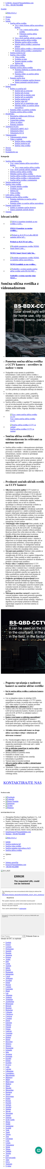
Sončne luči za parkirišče (24, 97)
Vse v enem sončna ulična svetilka (27, 167)
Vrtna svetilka (20, 57)
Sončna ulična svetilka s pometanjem (28, 51)
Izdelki (8, 21)
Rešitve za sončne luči (18, 89)
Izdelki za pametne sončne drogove (27, 80)
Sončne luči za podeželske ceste (26, 103)
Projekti (8, 150)
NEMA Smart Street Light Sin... (22, 253)
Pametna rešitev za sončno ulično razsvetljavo (26, 203)
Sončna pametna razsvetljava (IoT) (18, 848)
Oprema (13, 84)
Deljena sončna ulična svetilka (26, 40)
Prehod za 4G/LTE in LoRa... (21, 242)
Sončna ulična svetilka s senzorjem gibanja (25, 176)
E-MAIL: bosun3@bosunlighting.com (19, 3)
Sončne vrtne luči (21, 101)
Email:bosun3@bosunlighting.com (18, 832)
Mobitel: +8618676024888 (15, 834)
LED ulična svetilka (17, 65)
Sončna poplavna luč (17, 53)
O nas (8, 19)
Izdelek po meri (15, 118)
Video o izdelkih (16, 139)
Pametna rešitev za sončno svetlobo (23, 110)
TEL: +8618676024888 (14, 5)
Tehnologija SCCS (17, 133)
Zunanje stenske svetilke (24, 61)
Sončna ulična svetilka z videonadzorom (29, 49)
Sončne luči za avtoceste (24, 91)
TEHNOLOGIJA (12, 127)
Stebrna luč (19, 63)
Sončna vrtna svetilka (18, 55)
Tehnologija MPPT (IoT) (19, 129)
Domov (8, 17)
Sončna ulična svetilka (18, 23)
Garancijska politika (17, 120)
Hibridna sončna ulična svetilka (26, 42)
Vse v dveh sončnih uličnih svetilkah (28, 38)
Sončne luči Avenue (22, 93)
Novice (8, 148)
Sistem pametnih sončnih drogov (27, 82)
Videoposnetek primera (18, 137)
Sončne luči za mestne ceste (25, 95)
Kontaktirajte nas (12, 152)
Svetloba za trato (21, 59)
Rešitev (8, 87)
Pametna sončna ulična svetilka (21, 68)
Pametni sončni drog (17, 78)
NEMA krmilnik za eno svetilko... (23, 264)
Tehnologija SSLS (17, 131)
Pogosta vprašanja (16, 124)
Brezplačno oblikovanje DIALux (22, 116)
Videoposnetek (11, 135)
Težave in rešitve (16, 122)
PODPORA (10, 114)
